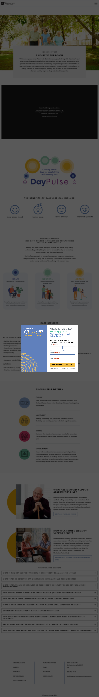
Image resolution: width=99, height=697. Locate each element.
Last (63, 350)
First (51, 350)
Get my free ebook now (62, 365)
